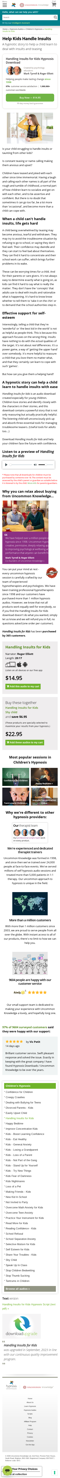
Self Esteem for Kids (17, 1249)
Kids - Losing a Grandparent (22, 1149)
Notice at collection (15, 1474)
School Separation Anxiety (21, 1239)
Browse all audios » (18, 1288)
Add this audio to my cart (24, 686)
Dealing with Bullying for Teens (23, 1102)
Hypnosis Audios (30, 1410)
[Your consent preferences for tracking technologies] (55, 1473)
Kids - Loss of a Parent (19, 1155)
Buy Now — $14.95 (30, 97)
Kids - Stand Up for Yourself (22, 1165)
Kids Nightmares (15, 1181)
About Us (30, 1402)
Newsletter (30, 1441)
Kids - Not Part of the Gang (21, 1160)
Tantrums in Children (17, 1281)
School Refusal (14, 1233)
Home (30, 1398)
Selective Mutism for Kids (20, 1244)
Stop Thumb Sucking (18, 1275)
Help (30, 1425)
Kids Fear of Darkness (19, 1176)
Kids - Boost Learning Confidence (25, 1134)
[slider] (21, 464)
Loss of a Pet (13, 1186)
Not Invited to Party (17, 1202)
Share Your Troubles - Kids (21, 1254)
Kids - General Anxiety (19, 1144)
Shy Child (11, 1260)
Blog (30, 1418)
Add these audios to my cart (26, 742)
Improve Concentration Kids (22, 1128)
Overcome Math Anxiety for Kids (24, 1207)
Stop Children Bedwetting (20, 1270)
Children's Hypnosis (18, 1085)
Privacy (30, 1433)
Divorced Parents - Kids (19, 1107)
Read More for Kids (17, 1223)
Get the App (30, 1445)
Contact (30, 1429)
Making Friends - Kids (18, 1191)
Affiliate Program (30, 1421)
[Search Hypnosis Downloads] (55, 17)
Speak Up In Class (16, 1265)
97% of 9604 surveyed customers (24, 1027)
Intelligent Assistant (21, 22)
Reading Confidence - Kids (21, 1228)
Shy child (11, 712)
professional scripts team (28, 837)
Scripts (30, 1414)
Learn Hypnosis (30, 1406)
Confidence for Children (19, 1092)
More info (32, 483)
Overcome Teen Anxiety (19, 1212)
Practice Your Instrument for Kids (25, 1218)
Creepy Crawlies (15, 1097)
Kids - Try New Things (18, 1170)
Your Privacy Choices (25, 1468)
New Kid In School (16, 1197)
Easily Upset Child (16, 1113)
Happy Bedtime (14, 1123)
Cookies (30, 1437)
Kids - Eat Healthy (16, 1139)
